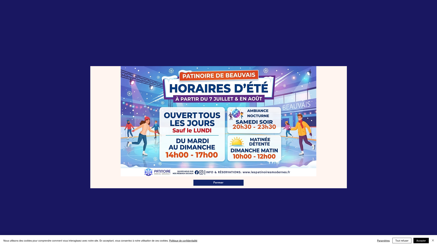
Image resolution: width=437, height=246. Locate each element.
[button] (218, 183)
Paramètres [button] (383, 240)
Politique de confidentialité (183, 240)
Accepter (421, 240)
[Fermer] (433, 240)
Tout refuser (401, 240)
